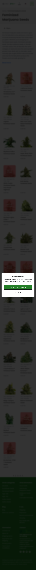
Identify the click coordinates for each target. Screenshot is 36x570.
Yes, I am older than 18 (18, 287)
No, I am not (18, 292)
